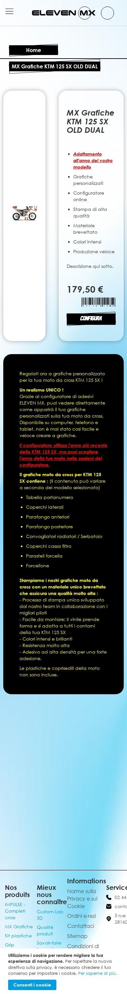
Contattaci (80, 926)
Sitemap (77, 936)
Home (33, 50)
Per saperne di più (97, 973)
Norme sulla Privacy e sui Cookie (82, 898)
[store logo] (63, 13)
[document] (64, 971)
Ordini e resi (81, 916)
